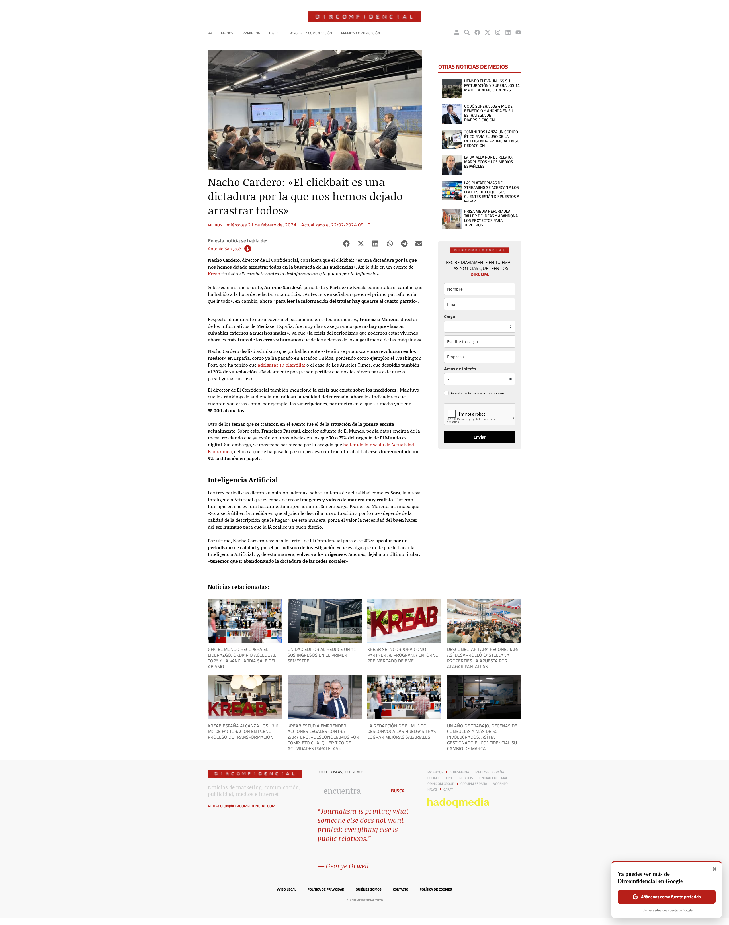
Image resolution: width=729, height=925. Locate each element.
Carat (448, 789)
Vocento (500, 784)
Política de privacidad (326, 889)
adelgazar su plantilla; (281, 364)
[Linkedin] (508, 32)
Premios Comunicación (360, 33)
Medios (227, 33)
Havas (432, 789)
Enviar (480, 437)
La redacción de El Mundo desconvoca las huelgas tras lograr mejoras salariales (401, 731)
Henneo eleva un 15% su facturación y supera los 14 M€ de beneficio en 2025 (492, 85)
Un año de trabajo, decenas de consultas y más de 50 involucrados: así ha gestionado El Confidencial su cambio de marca (482, 737)
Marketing (251, 33)
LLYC (449, 778)
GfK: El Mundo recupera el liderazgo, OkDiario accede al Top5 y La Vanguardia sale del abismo (242, 658)
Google (433, 778)
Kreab (214, 273)
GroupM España (473, 784)
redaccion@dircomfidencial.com (241, 806)
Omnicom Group (440, 784)
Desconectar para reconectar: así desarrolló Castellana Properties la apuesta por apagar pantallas (482, 658)
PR (210, 33)
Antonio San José (224, 248)
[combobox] (351, 790)
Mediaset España (489, 772)
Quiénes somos (369, 889)
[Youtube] (518, 32)
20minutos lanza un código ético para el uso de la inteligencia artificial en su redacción (491, 138)
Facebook (435, 772)
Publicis (466, 778)
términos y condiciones (486, 393)
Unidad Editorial (493, 778)
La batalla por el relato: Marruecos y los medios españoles (488, 162)
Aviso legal (286, 889)
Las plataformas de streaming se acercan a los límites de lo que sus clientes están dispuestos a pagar (491, 192)
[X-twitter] (487, 32)
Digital (274, 33)
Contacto (400, 889)
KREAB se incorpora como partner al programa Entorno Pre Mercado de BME (403, 655)
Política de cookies (436, 889)
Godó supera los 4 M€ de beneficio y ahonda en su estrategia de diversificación (488, 113)
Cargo (449, 316)
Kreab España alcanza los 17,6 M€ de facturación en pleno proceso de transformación (243, 731)
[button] (346, 243)
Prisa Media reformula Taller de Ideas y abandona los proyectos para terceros (491, 218)
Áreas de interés (460, 368)
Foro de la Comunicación (310, 33)
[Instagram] (498, 32)
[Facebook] (477, 32)
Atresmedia (459, 772)
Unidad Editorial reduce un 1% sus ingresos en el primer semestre (322, 655)
